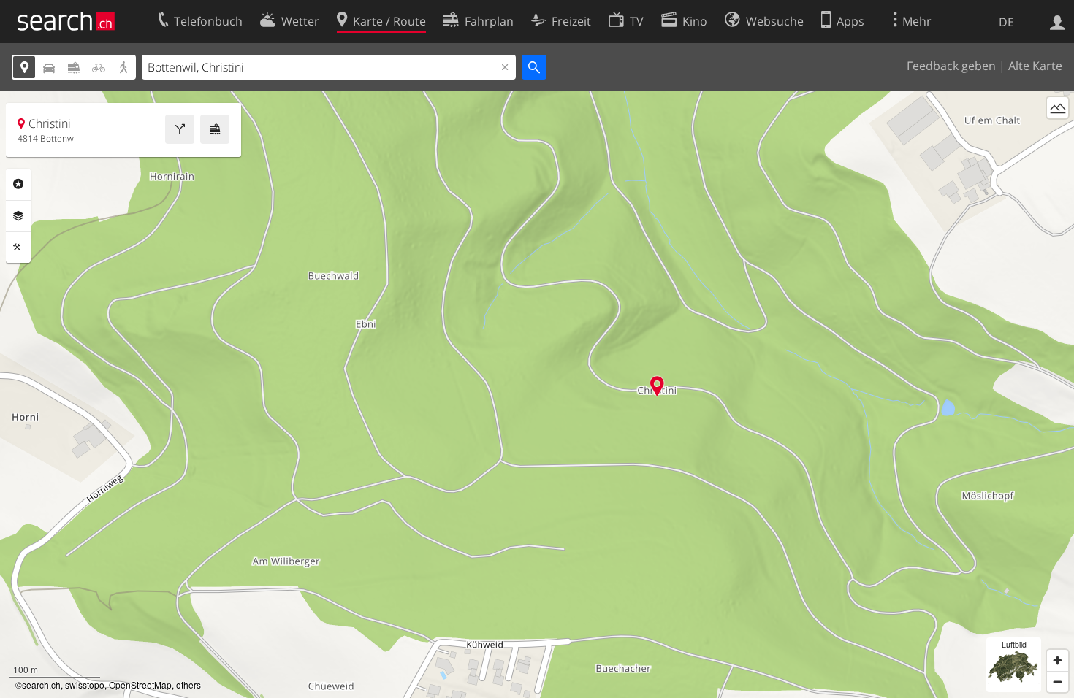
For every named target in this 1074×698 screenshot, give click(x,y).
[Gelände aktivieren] (1057, 107)
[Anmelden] (1057, 21)
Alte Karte (1035, 66)
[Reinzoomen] (1057, 660)
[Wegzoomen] (1057, 681)
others (188, 684)
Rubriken (18, 184)
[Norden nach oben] (1057, 134)
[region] (537, 394)
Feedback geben (951, 66)
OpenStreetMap (140, 684)
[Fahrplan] (214, 129)
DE (1006, 22)
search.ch (41, 684)
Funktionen (18, 247)
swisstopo (84, 684)
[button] (657, 386)
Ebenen (18, 216)
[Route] (179, 129)
